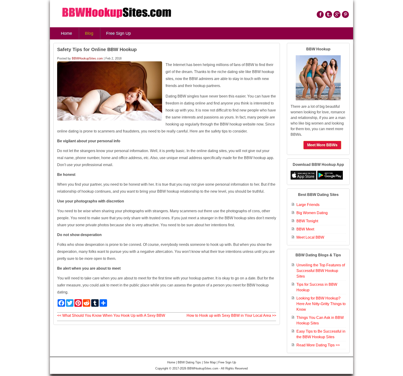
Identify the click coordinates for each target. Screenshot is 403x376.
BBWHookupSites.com (87, 58)
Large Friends (308, 205)
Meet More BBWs (322, 145)
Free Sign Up (118, 33)
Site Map (210, 362)
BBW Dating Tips (189, 362)
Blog (89, 33)
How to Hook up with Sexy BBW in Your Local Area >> (231, 315)
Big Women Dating (312, 213)
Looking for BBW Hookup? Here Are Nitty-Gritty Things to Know (321, 303)
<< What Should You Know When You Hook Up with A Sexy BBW (111, 315)
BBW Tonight (307, 221)
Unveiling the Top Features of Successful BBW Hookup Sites (320, 270)
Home (66, 33)
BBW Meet (305, 229)
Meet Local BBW (310, 237)
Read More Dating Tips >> (318, 345)
